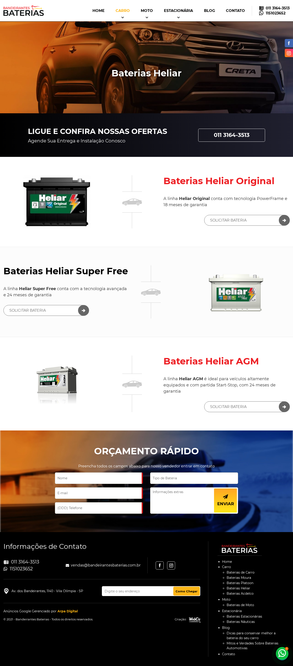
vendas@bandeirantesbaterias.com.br (106, 565)
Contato (235, 10)
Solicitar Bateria (228, 220)
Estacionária (178, 10)
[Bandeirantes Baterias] (23, 10)
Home (98, 10)
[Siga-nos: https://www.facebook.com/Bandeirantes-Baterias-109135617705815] (287, 43)
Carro (123, 10)
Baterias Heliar (238, 588)
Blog (209, 10)
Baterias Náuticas (241, 622)
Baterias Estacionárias (244, 616)
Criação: (181, 619)
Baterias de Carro (241, 572)
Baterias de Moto (240, 605)
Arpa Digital (67, 611)
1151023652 (275, 13)
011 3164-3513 (278, 8)
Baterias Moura (239, 578)
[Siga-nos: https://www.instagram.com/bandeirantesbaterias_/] (287, 53)
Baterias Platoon (240, 583)
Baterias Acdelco (240, 593)
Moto (147, 10)
